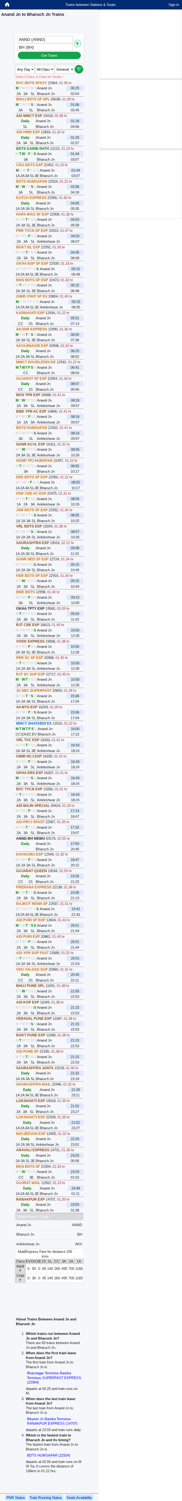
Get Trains (49, 55)
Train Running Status (46, 1498)
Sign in (173, 5)
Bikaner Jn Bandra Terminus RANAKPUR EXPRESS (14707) (52, 1421)
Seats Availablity (79, 1498)
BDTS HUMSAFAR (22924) (48, 1455)
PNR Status (15, 1498)
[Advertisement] (141, 44)
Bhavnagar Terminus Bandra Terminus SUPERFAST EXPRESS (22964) (54, 1377)
